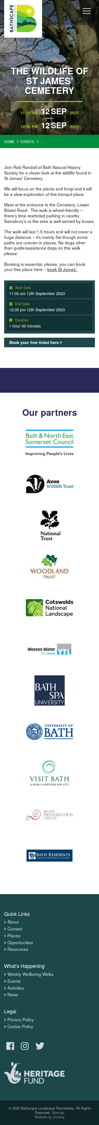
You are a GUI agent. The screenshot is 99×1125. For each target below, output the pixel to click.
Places (13, 935)
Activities (15, 988)
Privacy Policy (20, 1019)
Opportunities (20, 942)
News (12, 994)
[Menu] (86, 14)
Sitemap (58, 1112)
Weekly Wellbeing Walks (30, 974)
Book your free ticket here (34, 342)
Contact (14, 929)
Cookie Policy (20, 1026)
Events (14, 981)
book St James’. (62, 269)
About (13, 922)
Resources (17, 949)
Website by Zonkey (49, 1117)
